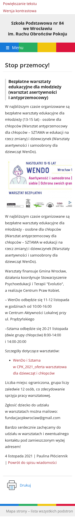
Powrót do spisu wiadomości (32, 462)
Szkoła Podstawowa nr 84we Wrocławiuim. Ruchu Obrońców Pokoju (37, 28)
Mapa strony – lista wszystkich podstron (39, 511)
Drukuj (25, 485)
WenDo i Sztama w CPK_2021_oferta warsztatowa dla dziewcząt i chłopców (40, 367)
